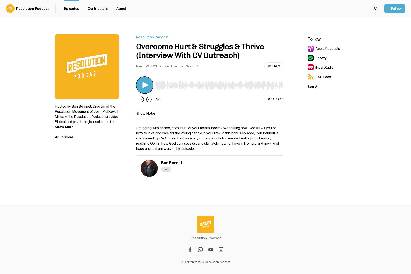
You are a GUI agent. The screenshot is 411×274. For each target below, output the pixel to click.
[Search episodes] (376, 8)
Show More (64, 127)
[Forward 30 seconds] (149, 99)
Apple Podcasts (327, 48)
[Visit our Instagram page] (200, 249)
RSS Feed (323, 77)
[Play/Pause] (144, 85)
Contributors (98, 8)
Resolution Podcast (32, 8)
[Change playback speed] (158, 99)
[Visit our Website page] (221, 249)
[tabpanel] (209, 140)
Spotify (321, 58)
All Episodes (64, 137)
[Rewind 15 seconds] (141, 99)
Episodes (71, 8)
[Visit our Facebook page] (190, 249)
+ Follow (395, 8)
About (121, 8)
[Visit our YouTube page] (210, 249)
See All (313, 86)
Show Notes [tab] (146, 113)
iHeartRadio (324, 67)
